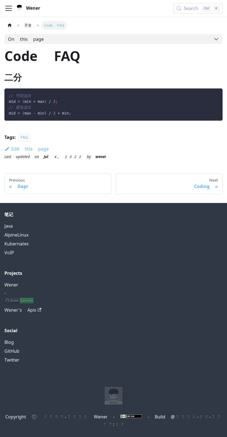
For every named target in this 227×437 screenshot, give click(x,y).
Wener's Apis (20, 310)
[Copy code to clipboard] (215, 95)
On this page (26, 39)
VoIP (9, 252)
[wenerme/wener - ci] (18, 301)
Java (8, 226)
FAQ (24, 137)
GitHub (11, 351)
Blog (9, 342)
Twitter (11, 360)
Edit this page (30, 149)
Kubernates (16, 244)
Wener (11, 285)
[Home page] (9, 25)
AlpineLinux (16, 235)
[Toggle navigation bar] (8, 8)
